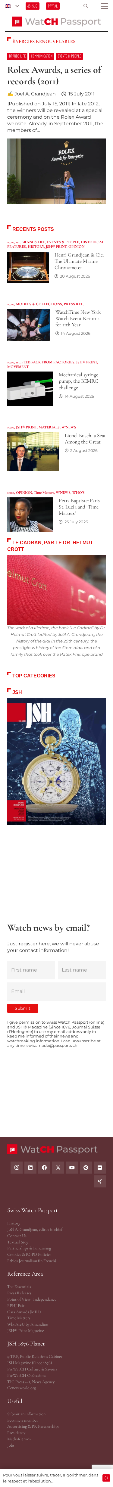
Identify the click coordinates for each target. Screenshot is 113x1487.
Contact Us (17, 1235)
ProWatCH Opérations (26, 1375)
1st (18, 242)
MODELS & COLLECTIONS (39, 304)
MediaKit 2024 (19, 1439)
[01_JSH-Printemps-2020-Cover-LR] (56, 761)
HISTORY (36, 246)
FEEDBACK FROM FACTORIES (47, 362)
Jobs (10, 1445)
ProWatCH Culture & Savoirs (32, 1369)
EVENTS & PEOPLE (63, 242)
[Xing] (100, 1181)
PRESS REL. (74, 304)
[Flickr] (100, 1168)
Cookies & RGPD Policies (29, 1254)
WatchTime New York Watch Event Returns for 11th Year (78, 318)
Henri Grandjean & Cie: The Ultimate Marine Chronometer (79, 261)
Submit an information (26, 1414)
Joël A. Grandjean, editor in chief (34, 1229)
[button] (12, 6)
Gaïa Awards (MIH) (24, 1311)
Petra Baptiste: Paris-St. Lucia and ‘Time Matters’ (80, 506)
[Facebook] (44, 1168)
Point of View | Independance (31, 1299)
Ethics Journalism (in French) (31, 1260)
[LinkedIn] (30, 1168)
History (13, 1223)
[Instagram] (17, 1168)
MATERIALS (49, 427)
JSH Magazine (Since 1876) (29, 1362)
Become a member (22, 1420)
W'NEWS (68, 427)
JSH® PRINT (56, 246)
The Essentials (19, 1286)
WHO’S (78, 492)
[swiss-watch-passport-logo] (56, 21)
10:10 (10, 242)
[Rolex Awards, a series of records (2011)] (56, 131)
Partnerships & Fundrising (29, 1248)
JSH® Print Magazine (25, 1330)
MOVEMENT (18, 366)
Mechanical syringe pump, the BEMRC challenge (78, 381)
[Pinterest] (86, 1168)
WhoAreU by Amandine (27, 1324)
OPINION (76, 246)
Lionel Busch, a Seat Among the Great (85, 438)
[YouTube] (72, 1168)
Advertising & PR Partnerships (33, 1426)
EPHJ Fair (15, 1305)
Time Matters (44, 492)
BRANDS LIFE (33, 242)
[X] (58, 1168)
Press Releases (19, 1293)
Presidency (16, 1432)
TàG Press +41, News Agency (31, 1381)
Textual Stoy (17, 1242)
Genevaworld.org (21, 1387)
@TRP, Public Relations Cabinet (34, 1356)
